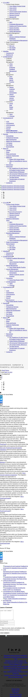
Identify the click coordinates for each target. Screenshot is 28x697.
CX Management (7, 57)
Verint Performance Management (18, 40)
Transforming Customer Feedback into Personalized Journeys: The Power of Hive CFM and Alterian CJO (15, 584)
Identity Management (12, 265)
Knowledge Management (16, 24)
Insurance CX (10, 53)
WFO (10, 22)
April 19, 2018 (8, 372)
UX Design (9, 143)
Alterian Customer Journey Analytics (12, 97)
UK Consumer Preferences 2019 (18, 174)
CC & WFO (6, 2)
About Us (5, 148)
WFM (10, 35)
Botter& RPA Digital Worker (16, 159)
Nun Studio (9, 145)
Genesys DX (12, 17)
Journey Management (12, 269)
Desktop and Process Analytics (18, 26)
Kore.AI (8, 129)
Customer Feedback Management (15, 258)
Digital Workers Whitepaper (16, 172)
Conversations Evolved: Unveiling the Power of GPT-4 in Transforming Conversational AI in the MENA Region (15, 595)
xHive (11, 64)
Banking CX (9, 55)
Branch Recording (14, 29)
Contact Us (9, 183)
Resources (9, 166)
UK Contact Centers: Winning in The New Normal (18, 176)
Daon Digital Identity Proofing (11, 79)
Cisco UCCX (12, 8)
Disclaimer (16, 692)
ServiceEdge (9, 136)
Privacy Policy (16, 689)
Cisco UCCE (12, 10)
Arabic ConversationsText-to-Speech (12, 243)
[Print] (0, 393)
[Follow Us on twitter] (16, 650)
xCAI (7, 121)
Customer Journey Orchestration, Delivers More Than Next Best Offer (15, 676)
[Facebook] (14, 401)
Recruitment (9, 165)
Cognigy (8, 127)
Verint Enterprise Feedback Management (13, 68)
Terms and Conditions (16, 694)
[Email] (14, 404)
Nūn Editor (12, 49)
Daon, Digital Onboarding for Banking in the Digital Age (16, 672)
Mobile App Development (13, 141)
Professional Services (12, 138)
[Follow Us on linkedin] (12, 650)
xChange (11, 116)
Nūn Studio (12, 48)
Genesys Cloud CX (14, 13)
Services (5, 134)
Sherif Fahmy (5, 370)
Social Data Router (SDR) (11, 106)
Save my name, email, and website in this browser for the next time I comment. (12, 629)
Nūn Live (11, 46)
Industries (5, 51)
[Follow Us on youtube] (19, 650)
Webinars (9, 157)
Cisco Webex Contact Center (17, 6)
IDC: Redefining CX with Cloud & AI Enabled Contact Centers (18, 169)
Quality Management (15, 31)
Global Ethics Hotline (15, 696)
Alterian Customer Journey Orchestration (13, 90)
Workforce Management (12, 233)
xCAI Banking (10, 123)
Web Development (11, 139)
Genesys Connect (14, 15)
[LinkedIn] (14, 396)
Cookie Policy (15, 691)
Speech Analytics (14, 28)
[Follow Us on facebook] (8, 650)
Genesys (2, 462)
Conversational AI (8, 118)
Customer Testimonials (12, 156)
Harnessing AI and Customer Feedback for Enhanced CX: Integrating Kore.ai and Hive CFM (15, 573)
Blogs (7, 152)
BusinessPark (10, 147)
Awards (8, 150)
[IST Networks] (12, 187)
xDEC (11, 114)
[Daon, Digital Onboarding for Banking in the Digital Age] (15, 600)
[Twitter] (14, 399)
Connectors (9, 278)
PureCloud (3, 444)
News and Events (11, 154)
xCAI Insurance (10, 125)
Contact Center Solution (12, 204)
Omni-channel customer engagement (13, 474)
